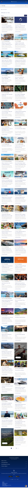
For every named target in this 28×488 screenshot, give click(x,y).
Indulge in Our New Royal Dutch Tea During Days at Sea (7, 266)
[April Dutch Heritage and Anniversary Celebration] (20, 188)
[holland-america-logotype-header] (14, 1)
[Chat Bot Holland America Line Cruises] (26, 486)
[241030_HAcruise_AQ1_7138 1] (20, 205)
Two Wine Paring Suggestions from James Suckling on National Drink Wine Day (7, 26)
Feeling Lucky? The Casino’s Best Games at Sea (7, 95)
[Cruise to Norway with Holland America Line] (7, 325)
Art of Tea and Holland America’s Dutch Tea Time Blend (20, 181)
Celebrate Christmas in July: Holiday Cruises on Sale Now (20, 43)
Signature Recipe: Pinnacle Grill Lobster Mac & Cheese (20, 405)
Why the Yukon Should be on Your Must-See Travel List (20, 439)
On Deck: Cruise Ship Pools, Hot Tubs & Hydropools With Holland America (7, 181)
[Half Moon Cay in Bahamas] (20, 222)
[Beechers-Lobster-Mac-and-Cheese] (20, 395)
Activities (20, 281)
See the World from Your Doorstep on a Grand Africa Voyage (7, 318)
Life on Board (20, 75)
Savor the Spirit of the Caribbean (20, 128)
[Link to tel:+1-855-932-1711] (26, 1)
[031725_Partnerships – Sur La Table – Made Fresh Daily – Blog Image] (7, 205)
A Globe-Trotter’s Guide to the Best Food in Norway (20, 146)
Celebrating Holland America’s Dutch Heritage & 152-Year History (20, 198)
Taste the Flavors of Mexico (19, 370)
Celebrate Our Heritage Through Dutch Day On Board (20, 266)
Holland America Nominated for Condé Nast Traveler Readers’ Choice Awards (7, 198)
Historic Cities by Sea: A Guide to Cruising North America (7, 163)
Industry (6, 401)
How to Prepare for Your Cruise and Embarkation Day (20, 422)
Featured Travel (7, 41)
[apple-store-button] (17, 476)
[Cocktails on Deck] (20, 291)
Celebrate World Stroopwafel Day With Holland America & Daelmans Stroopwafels (20, 112)
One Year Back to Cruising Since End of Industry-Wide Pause (7, 404)
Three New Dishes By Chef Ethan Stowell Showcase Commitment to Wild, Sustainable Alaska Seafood (7, 421)
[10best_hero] (20, 378)
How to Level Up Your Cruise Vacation (20, 301)
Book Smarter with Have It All (6, 145)
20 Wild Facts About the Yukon (20, 317)
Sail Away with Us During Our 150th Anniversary (6, 335)
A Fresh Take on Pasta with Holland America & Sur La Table (7, 215)
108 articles (2, 15)
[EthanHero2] (7, 411)
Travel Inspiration (21, 58)
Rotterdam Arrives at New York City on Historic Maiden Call (7, 352)
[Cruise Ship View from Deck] (7, 274)
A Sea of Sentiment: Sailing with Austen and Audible (7, 112)
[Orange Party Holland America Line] (20, 274)
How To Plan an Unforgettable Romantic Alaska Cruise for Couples (20, 95)
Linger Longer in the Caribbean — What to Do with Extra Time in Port (7, 61)
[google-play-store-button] (10, 476)
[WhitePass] (7, 428)
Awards (6, 195)
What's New (20, 195)
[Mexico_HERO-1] (20, 361)
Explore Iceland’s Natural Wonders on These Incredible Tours (7, 301)
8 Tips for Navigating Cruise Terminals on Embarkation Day (7, 249)
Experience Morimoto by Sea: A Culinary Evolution (7, 232)
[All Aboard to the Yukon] (20, 308)
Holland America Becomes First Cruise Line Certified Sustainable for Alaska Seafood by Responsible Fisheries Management (20, 346)
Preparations (7, 58)
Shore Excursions (21, 161)
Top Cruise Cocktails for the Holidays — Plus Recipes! (19, 78)
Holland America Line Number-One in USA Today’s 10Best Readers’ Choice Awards (20, 388)
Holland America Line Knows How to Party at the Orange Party (20, 283)
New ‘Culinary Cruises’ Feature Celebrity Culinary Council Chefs (7, 369)
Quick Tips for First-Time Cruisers (6, 283)
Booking (19, 41)
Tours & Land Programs (8, 161)
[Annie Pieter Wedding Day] (20, 325)
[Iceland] (7, 291)
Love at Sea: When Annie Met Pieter (20, 335)
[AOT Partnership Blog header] (20, 171)
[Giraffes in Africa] (7, 308)
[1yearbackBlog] (7, 394)
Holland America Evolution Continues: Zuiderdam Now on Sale (7, 43)
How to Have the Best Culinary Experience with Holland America (20, 163)
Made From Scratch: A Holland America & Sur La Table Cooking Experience (20, 215)
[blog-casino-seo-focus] (7, 85)
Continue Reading (4, 31)
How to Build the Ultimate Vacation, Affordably (6, 78)
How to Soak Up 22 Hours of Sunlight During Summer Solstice (20, 249)
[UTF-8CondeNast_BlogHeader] (7, 188)
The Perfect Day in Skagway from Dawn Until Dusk (7, 432)
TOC (19, 315)
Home (1, 9)
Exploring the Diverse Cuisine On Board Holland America (7, 129)
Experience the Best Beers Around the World (7, 386)
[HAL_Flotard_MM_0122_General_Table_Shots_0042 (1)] (7, 222)
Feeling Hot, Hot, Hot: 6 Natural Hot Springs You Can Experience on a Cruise (20, 61)
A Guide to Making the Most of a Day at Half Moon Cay (20, 232)
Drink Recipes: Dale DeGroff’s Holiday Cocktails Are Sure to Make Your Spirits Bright (20, 26)
